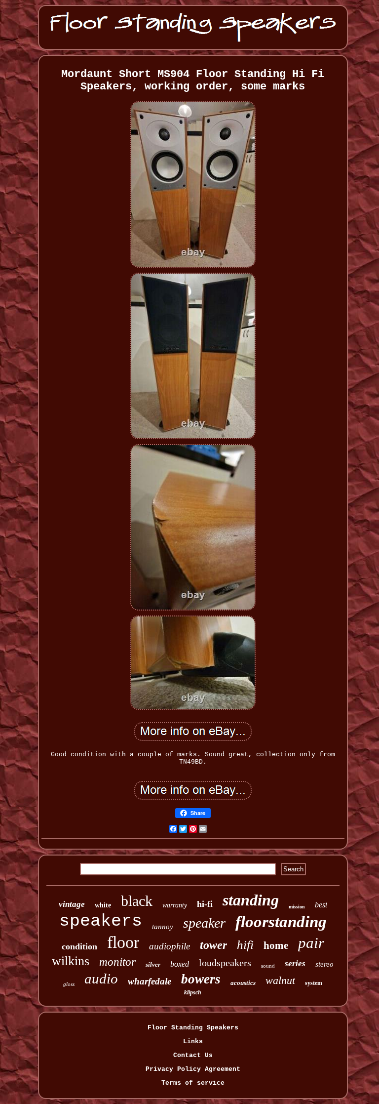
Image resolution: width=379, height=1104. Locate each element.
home (276, 945)
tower (213, 945)
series (295, 963)
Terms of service (193, 1083)
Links (193, 1041)
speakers (100, 921)
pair (311, 942)
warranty (174, 905)
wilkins (70, 961)
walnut (280, 980)
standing (251, 900)
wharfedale (149, 981)
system (313, 983)
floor (123, 942)
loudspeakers (225, 962)
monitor (117, 962)
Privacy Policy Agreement (193, 1069)
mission (297, 906)
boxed (179, 964)
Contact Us (193, 1055)
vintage (72, 904)
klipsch (192, 992)
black (136, 901)
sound (268, 966)
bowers (201, 979)
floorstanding (281, 922)
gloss (69, 984)
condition (79, 946)
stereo (324, 964)
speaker (204, 923)
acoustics (243, 982)
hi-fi (205, 904)
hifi (245, 944)
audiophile (169, 946)
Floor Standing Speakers (193, 1027)
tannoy (162, 927)
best (321, 904)
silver (153, 964)
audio (101, 978)
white (103, 905)
